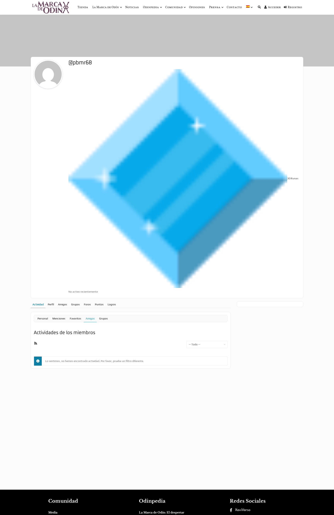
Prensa (214, 7)
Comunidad (174, 7)
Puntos (99, 304)
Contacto (234, 7)
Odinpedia (151, 7)
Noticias (132, 7)
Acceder (274, 7)
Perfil (51, 304)
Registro (295, 7)
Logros (112, 304)
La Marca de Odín (105, 7)
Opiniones (197, 7)
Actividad (38, 304)
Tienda (83, 7)
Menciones (58, 318)
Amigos (62, 304)
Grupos (75, 304)
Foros (87, 304)
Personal (42, 318)
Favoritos (75, 318)
